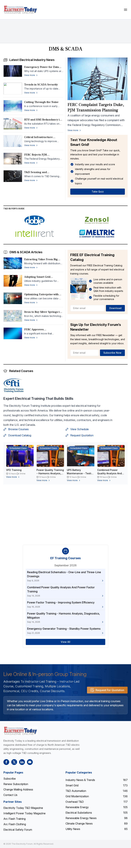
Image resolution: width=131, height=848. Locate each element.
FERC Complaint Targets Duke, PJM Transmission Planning (96, 107)
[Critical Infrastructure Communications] (12, 141)
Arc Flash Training (14, 818)
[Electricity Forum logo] (20, 730)
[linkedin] (22, 762)
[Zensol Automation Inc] (96, 220)
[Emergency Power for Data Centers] (12, 71)
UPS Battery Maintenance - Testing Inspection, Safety (80, 473)
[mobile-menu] (125, 10)
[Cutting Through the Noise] (12, 106)
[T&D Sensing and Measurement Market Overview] (12, 176)
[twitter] (14, 762)
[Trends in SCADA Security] (12, 88)
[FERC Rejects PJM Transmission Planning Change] (12, 159)
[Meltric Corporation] (96, 234)
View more (73, 130)
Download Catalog (19, 435)
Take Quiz (98, 191)
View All (65, 641)
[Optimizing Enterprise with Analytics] (12, 298)
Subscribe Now (112, 352)
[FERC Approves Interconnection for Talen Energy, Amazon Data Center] (12, 333)
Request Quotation (81, 435)
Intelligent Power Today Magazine (24, 813)
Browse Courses (18, 429)
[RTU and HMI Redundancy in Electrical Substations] (12, 124)
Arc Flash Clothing (14, 824)
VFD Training (13, 470)
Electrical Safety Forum (17, 829)
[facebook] (6, 762)
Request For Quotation (110, 690)
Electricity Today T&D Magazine (23, 808)
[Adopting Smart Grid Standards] (12, 281)
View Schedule (79, 429)
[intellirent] (34, 234)
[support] (30, 762)
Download (115, 308)
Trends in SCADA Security (41, 84)
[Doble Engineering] (34, 220)
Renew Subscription (15, 784)
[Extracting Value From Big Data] (12, 263)
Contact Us (10, 795)
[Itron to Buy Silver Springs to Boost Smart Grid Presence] (12, 316)
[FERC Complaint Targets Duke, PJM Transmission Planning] (98, 79)
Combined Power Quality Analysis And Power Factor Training (110, 473)
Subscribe (9, 778)
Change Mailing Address (18, 789)
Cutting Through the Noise (41, 102)
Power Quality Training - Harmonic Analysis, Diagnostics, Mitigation (50, 473)
